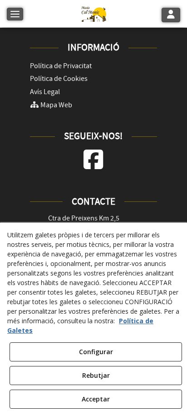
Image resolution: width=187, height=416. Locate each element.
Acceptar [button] (96, 399)
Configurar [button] (96, 351)
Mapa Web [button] (55, 105)
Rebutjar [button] (96, 375)
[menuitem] (93, 66)
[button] (93, 14)
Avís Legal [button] (45, 91)
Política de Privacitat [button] (61, 65)
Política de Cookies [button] (59, 78)
